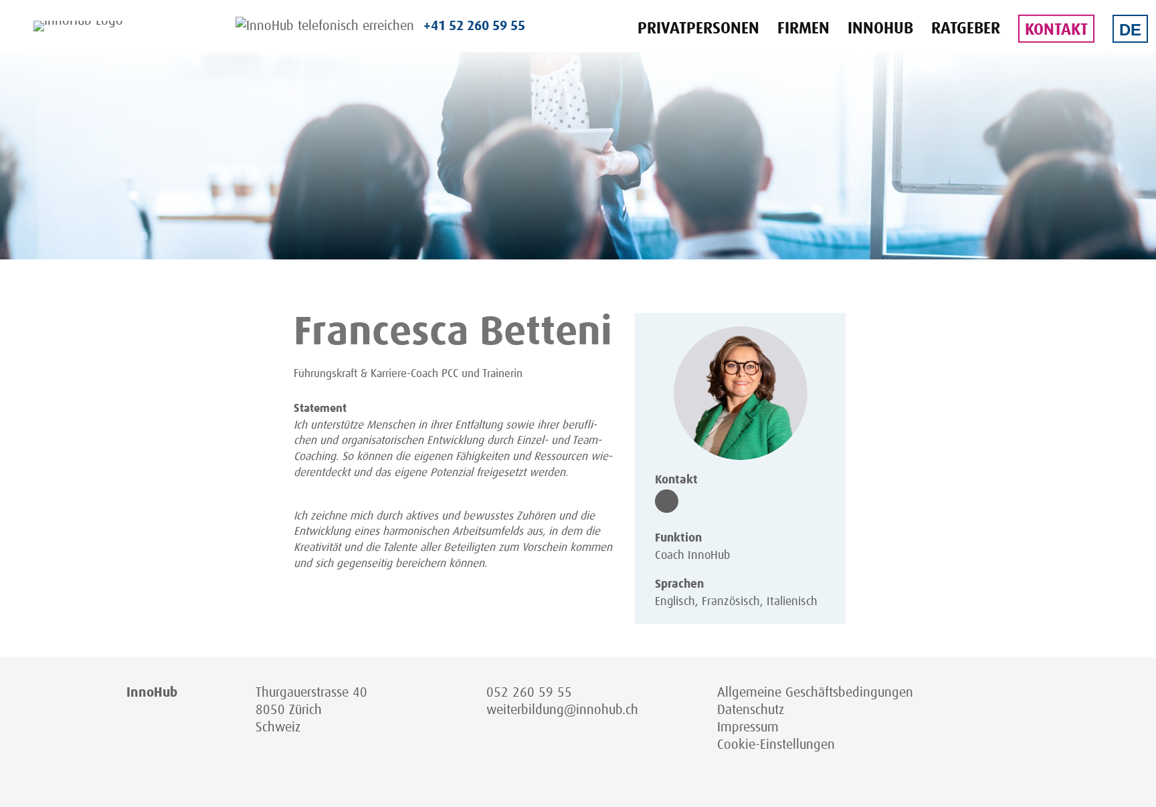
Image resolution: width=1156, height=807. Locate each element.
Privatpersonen (698, 29)
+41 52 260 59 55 (474, 26)
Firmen (803, 29)
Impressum (748, 727)
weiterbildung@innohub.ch (562, 710)
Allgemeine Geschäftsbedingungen (815, 692)
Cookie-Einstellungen (776, 745)
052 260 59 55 (529, 692)
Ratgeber (965, 29)
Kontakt (1056, 30)
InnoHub (880, 29)
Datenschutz (750, 710)
